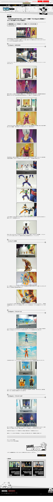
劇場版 (25, 23)
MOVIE (30, 5)
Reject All (40, 1)
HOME (9, 5)
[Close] (52, 1)
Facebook (33, 449)
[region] (26, 1)
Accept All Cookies (46, 1)
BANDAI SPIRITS (11, 23)
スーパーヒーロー (11, 25)
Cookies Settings (34, 1)
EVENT (9, 16)
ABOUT (45, 5)
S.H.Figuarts (19, 23)
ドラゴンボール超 (33, 23)
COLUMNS (37, 5)
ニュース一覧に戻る (42, 455)
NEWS (15, 5)
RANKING (22, 5)
